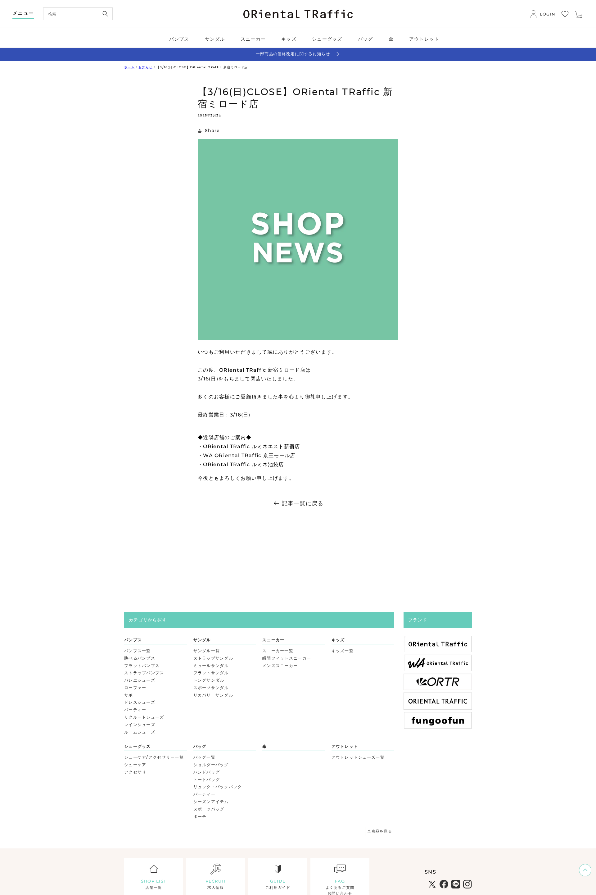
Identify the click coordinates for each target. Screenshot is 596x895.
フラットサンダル (211, 672)
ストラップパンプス (144, 672)
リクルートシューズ (144, 717)
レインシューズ (139, 724)
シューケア (135, 764)
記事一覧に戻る (303, 503)
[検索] (105, 13)
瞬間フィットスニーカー (286, 658)
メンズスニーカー (280, 665)
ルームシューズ (139, 731)
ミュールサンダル (211, 665)
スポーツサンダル (211, 687)
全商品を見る (379, 831)
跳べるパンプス (139, 658)
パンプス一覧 (137, 650)
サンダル (202, 639)
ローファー (135, 687)
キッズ (338, 639)
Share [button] (212, 130)
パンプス (133, 639)
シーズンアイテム (211, 801)
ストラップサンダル (213, 658)
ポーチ (200, 816)
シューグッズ (137, 746)
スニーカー (273, 639)
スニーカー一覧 (277, 650)
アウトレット (345, 746)
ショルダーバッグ (211, 764)
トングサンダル (208, 680)
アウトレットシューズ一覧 (358, 757)
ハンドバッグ (206, 772)
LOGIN (547, 13)
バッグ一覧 (204, 757)
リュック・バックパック (217, 786)
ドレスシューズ (139, 702)
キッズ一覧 (343, 650)
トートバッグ (206, 779)
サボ (128, 695)
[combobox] (77, 14)
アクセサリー (137, 772)
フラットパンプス (142, 665)
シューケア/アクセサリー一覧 (154, 757)
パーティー (135, 709)
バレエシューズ (139, 680)
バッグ (200, 746)
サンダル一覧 (206, 650)
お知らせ (145, 67)
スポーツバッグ (208, 808)
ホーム (129, 67)
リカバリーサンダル (213, 695)
